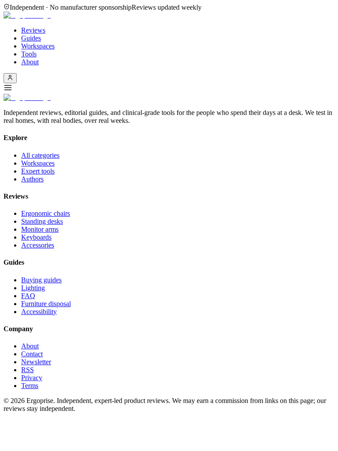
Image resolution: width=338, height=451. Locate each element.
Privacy (31, 377)
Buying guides (41, 280)
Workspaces (38, 46)
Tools (29, 54)
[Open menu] (169, 88)
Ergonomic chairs (45, 213)
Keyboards (36, 237)
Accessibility (39, 311)
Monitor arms (40, 229)
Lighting (33, 288)
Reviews (33, 30)
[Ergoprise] (27, 15)
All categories (40, 155)
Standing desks (42, 221)
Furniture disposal (46, 303)
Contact (32, 354)
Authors (32, 179)
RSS (27, 369)
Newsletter (36, 362)
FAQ (28, 295)
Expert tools (38, 171)
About (30, 62)
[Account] (10, 78)
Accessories (37, 245)
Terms (29, 385)
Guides (31, 38)
